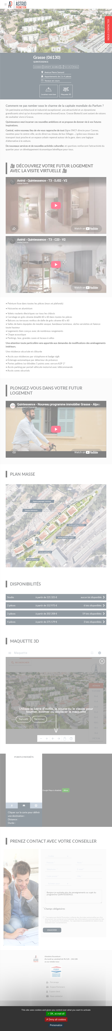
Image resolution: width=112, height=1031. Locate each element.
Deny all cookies (57, 1019)
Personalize (56, 1025)
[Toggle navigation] (5, 4)
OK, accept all (56, 1013)
